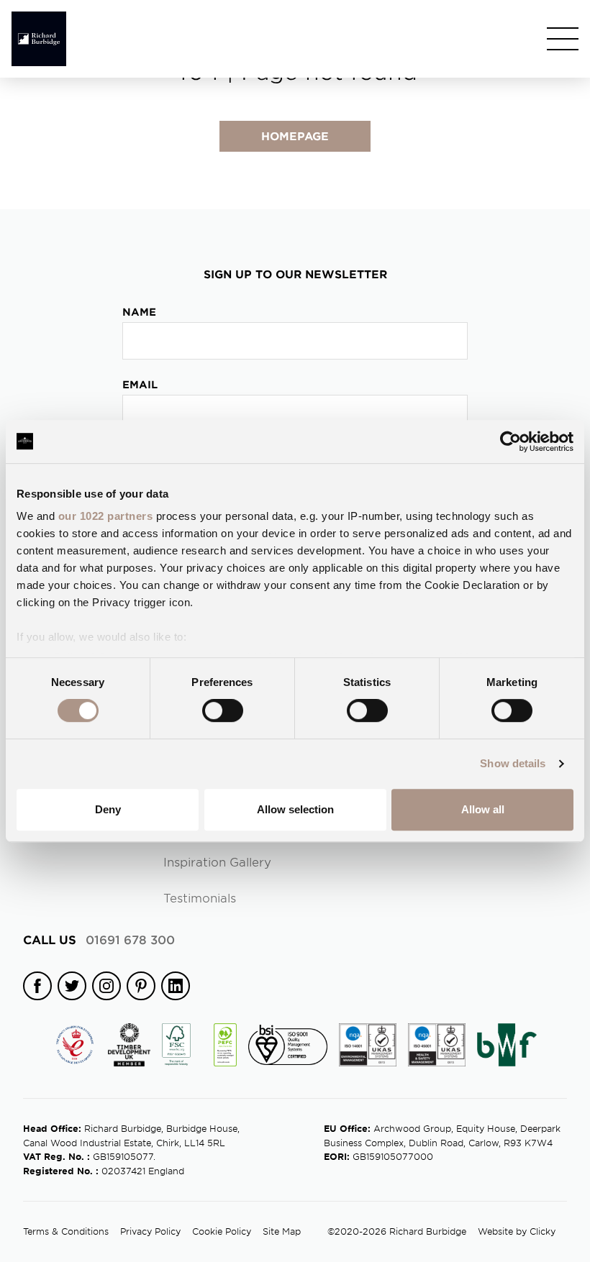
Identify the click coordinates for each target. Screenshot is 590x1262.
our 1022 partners (105, 516)
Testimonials (199, 897)
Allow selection (295, 809)
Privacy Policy (150, 1231)
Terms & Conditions (66, 1231)
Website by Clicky (516, 1231)
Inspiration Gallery (217, 861)
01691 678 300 (99, 939)
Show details (512, 763)
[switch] (222, 710)
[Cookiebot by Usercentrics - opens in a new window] (510, 441)
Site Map (282, 1231)
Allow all (482, 809)
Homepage (295, 135)
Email (140, 384)
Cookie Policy (221, 1231)
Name (139, 312)
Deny (108, 809)
